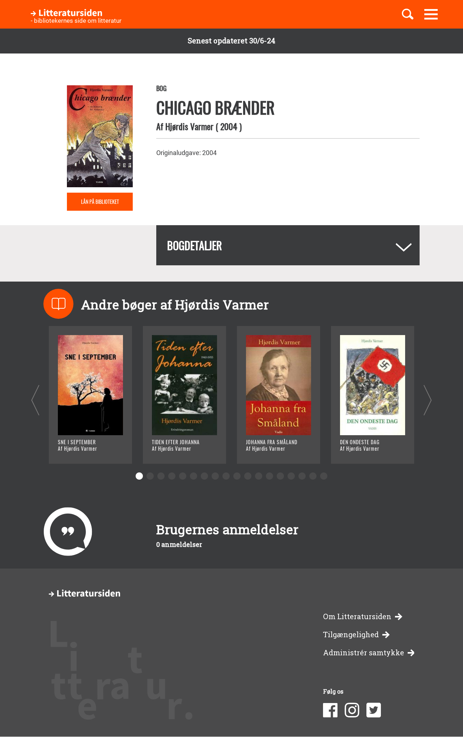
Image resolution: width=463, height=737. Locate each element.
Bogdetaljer (194, 245)
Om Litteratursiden (357, 616)
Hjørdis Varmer (189, 126)
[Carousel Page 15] (291, 476)
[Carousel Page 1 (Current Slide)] (139, 476)
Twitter (373, 710)
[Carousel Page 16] (302, 476)
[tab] (288, 245)
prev (35, 400)
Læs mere (82, 449)
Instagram (352, 710)
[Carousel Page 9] (226, 476)
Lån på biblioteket (100, 201)
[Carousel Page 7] (204, 476)
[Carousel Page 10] (237, 476)
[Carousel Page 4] (171, 476)
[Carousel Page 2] (150, 476)
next (427, 400)
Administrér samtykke (363, 652)
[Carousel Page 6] (193, 476)
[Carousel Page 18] (323, 476)
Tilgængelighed (351, 634)
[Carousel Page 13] (269, 476)
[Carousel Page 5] (182, 476)
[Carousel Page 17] (313, 476)
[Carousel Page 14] (280, 476)
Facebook (330, 710)
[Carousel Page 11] (247, 476)
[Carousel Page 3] (161, 476)
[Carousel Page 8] (215, 476)
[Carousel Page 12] (258, 476)
